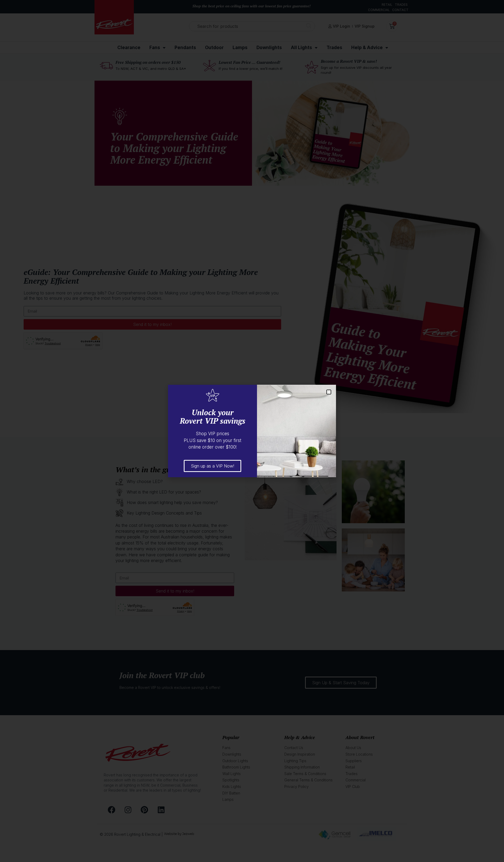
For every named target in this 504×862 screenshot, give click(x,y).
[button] (329, 392)
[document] (252, 431)
